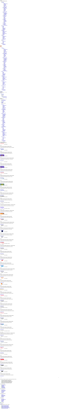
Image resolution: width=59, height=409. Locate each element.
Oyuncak (5, 16)
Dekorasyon (5, 20)
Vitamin (4, 10)
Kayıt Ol (6, 96)
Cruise (3, 42)
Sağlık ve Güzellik (4, 7)
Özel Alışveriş (4, 39)
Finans (3, 125)
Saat (4, 6)
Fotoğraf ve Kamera (5, 31)
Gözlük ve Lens (4, 38)
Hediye (4, 17)
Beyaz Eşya (5, 66)
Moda (3, 2)
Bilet (3, 27)
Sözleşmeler (2, 396)
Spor (4, 56)
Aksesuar (5, 5)
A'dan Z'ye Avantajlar (3, 390)
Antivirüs (4, 34)
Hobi (3, 119)
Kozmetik (5, 55)
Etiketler (2, 102)
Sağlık (4, 8)
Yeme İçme (4, 29)
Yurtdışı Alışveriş (4, 24)
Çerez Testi (2, 401)
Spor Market (5, 13)
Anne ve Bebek (5, 11)
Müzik (3, 26)
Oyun (3, 72)
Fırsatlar (3, 43)
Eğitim (4, 15)
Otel (3, 87)
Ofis (4, 22)
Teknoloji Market (4, 114)
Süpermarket (5, 12)
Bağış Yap (2, 392)
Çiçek (4, 62)
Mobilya (5, 19)
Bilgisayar (4, 76)
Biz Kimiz (2, 394)
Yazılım (3, 77)
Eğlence (2, 71)
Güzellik (5, 9)
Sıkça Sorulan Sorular (3, 399)
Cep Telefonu (4, 32)
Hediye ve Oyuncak (5, 61)
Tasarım (3, 79)
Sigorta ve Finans (4, 68)
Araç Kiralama (4, 137)
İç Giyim (3, 37)
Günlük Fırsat (4, 89)
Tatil (3, 40)
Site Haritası (2, 400)
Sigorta (4, 23)
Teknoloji (2, 131)
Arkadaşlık (4, 28)
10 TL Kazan (2, 391)
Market (3, 57)
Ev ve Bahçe (2, 120)
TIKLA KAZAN (2, 148)
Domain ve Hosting (5, 33)
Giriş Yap (5, 100)
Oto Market (5, 14)
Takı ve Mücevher (4, 36)
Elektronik (4, 78)
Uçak (3, 88)
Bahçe (4, 67)
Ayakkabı (5, 4)
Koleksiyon (5, 18)
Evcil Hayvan (5, 60)
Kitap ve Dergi (4, 73)
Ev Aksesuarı (5, 21)
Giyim (4, 3)
